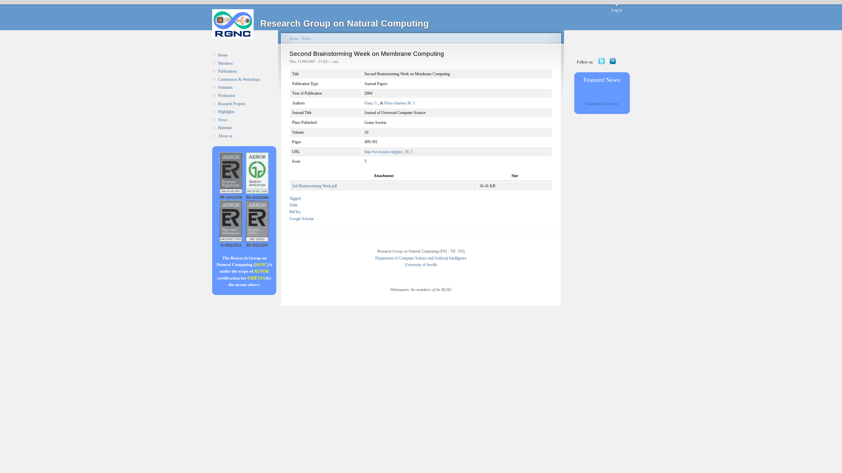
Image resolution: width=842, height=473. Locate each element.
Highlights (226, 111)
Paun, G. (371, 103)
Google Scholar (301, 218)
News (222, 120)
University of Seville (421, 264)
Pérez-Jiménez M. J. (400, 103)
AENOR (261, 271)
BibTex (295, 212)
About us (225, 136)
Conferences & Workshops (239, 79)
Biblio (306, 38)
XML (293, 205)
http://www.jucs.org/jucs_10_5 (388, 151)
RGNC (261, 264)
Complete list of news (602, 103)
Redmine (225, 127)
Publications (227, 71)
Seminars (225, 87)
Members (225, 63)
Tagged (295, 198)
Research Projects (232, 103)
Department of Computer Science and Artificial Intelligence (421, 258)
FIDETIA (256, 278)
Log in (617, 10)
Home (223, 55)
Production (226, 95)
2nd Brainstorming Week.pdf (314, 186)
